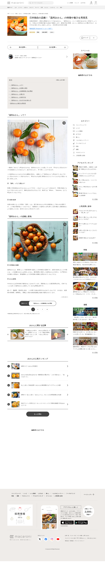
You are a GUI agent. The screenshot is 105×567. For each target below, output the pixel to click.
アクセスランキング (38, 496)
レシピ (25, 493)
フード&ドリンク (70, 493)
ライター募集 (79, 535)
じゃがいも (52, 7)
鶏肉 (61, 7)
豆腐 (42, 7)
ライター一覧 (73, 535)
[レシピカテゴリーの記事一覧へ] (32, 32)
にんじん (46, 7)
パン (57, 7)
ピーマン (20, 7)
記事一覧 (67, 535)
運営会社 (67, 540)
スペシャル (49, 496)
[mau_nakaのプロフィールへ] (37, 56)
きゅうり (31, 7)
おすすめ (83, 2)
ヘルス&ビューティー (57, 493)
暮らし (47, 493)
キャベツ (37, 7)
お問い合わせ (86, 535)
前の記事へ (22, 47)
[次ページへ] (47, 309)
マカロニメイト (26, 496)
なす (16, 7)
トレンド (76, 2)
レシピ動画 (70, 2)
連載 (18, 496)
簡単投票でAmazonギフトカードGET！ (41, 28)
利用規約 (72, 540)
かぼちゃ (26, 7)
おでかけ (40, 493)
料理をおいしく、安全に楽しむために (87, 538)
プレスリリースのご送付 (70, 538)
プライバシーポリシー (79, 540)
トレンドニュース (16, 493)
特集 (12, 496)
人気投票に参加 (59, 496)
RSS (78, 538)
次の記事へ (53, 47)
